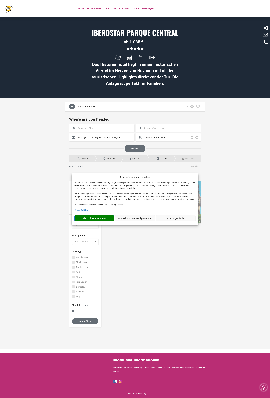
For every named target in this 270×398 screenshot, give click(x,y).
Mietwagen (148, 8)
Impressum (117, 367)
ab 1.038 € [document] (134, 41)
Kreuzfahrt (124, 8)
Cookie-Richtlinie (81, 210)
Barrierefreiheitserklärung (183, 367)
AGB (168, 367)
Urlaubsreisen (94, 8)
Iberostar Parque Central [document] (135, 33)
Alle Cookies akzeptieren (94, 218)
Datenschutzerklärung (133, 367)
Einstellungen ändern (176, 218)
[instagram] (120, 382)
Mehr (136, 8)
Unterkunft (110, 8)
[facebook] (115, 382)
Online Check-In (151, 367)
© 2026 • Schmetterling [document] (135, 393)
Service (162, 367)
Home (81, 8)
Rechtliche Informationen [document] (135, 360)
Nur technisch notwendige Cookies (135, 218)
